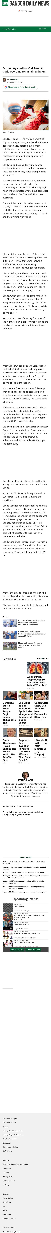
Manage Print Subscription (12, 1131)
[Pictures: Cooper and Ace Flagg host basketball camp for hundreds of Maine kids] (10, 623)
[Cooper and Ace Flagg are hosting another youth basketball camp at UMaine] (10, 635)
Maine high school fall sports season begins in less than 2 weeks (30, 645)
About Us (6, 1160)
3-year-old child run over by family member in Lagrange (25, 892)
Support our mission (10, 1147)
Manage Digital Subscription (13, 1135)
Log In (5, 29)
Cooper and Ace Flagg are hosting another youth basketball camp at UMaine (32, 634)
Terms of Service (9, 1181)
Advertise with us (9, 1228)
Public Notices (8, 1198)
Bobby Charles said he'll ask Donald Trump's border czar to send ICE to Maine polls (25, 877)
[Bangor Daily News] (25, 6)
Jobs (4, 1206)
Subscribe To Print (9, 1123)
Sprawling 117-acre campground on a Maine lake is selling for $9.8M (23, 882)
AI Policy (6, 1185)
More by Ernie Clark (32, 796)
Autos (5, 1210)
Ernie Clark (14, 79)
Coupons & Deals (9, 1218)
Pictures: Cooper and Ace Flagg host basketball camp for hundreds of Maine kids (31, 622)
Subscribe (12, 29)
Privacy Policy (8, 1177)
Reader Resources (10, 1139)
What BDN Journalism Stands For (15, 1164)
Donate (5, 1127)
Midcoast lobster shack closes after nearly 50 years (23, 872)
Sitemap (6, 1173)
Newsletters (7, 1143)
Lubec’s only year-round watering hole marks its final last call (24, 868)
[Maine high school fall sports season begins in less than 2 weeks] (10, 646)
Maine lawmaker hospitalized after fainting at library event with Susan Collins (23, 888)
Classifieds (7, 1202)
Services (6, 1194)
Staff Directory (8, 1151)
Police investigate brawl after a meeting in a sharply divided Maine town (23, 863)
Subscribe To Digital (10, 1119)
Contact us (7, 1168)
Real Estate (7, 1214)
